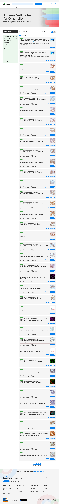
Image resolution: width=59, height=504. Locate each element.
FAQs (17, 488)
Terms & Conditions (53, 499)
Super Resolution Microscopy (34, 488)
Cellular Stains (32, 489)
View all (36, 47)
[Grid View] (54, 32)
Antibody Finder (38, 3)
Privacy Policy (47, 499)
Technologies (11, 7)
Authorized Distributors (46, 494)
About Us (26, 7)
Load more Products (37, 463)
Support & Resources (18, 7)
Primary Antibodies (6, 9)
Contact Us (38, 7)
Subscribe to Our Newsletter (39, 471)
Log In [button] (55, 0)
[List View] (52, 32)
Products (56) (24, 35)
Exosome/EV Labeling (33, 492)
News (44, 491)
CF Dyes (31, 486)
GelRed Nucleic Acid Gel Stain (8, 486)
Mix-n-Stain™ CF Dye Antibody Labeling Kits (9, 489)
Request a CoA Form (20, 492)
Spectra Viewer (44, 7)
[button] (53, 4)
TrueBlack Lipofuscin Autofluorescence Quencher (9, 491)
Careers (44, 492)
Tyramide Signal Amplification (34, 491)
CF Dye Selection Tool (20, 491)
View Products (52, 47)
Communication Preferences (41, 499)
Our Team (44, 489)
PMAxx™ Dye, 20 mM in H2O (7, 493)
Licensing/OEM (32, 7)
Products (4, 7)
